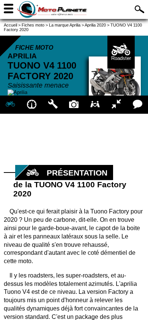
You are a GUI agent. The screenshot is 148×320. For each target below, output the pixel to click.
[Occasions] (95, 105)
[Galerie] (74, 105)
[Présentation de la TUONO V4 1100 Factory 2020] (10, 105)
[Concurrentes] (116, 105)
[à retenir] (32, 105)
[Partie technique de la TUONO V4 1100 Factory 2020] (52, 105)
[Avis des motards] (137, 105)
